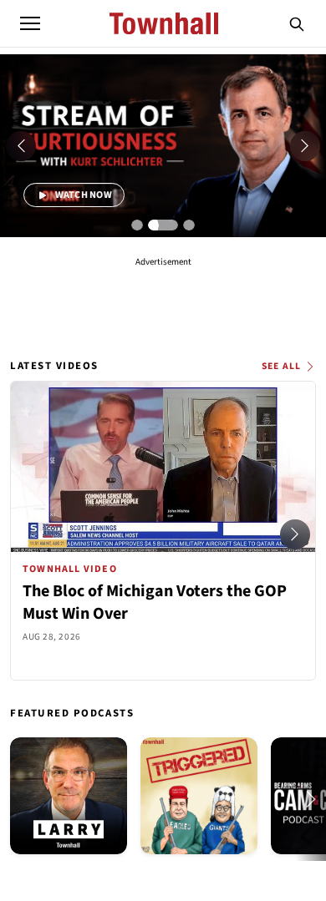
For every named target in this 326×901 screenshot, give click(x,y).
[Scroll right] (295, 534)
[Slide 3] (189, 225)
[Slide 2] (163, 225)
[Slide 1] (137, 225)
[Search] (297, 23)
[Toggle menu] (30, 23)
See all (281, 366)
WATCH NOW (82, 195)
